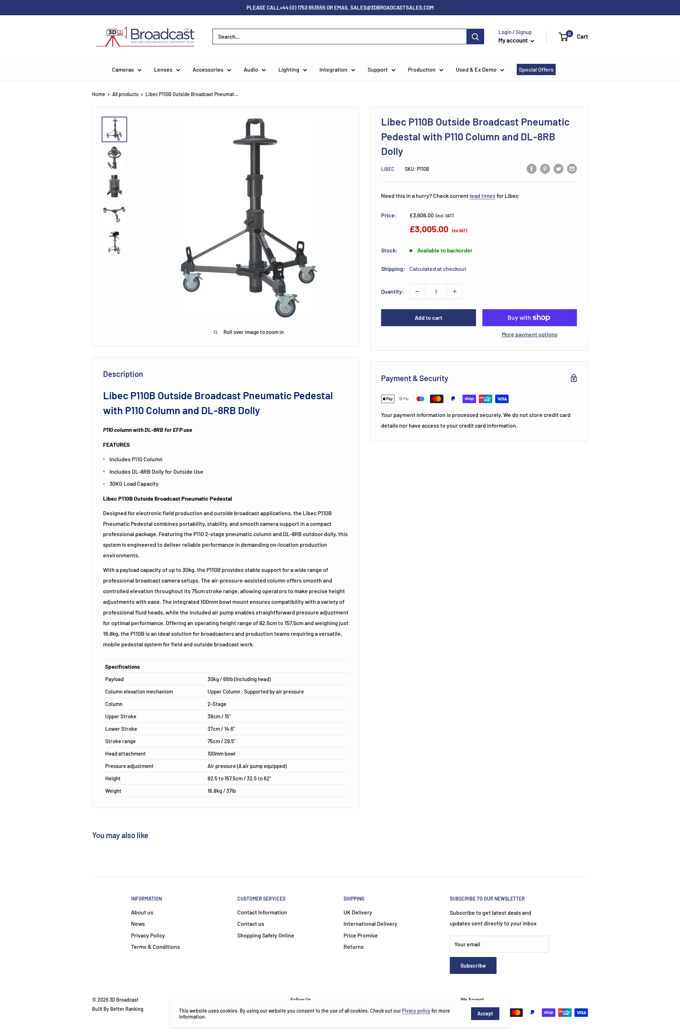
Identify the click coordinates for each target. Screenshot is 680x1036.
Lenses (163, 69)
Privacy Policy (148, 935)
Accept (485, 1013)
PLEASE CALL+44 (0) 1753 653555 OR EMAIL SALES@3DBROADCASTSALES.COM (340, 7)
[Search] (475, 36)
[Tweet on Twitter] (558, 168)
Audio (251, 69)
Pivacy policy (416, 1011)
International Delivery (370, 923)
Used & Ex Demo (476, 69)
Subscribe (473, 965)
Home (98, 94)
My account (513, 40)
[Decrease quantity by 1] (417, 291)
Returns (354, 946)
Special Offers (536, 69)
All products (125, 94)
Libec (388, 169)
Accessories (208, 69)
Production (422, 69)
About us (142, 912)
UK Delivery (358, 912)
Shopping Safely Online (265, 935)
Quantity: (392, 291)
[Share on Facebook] (532, 168)
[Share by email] (572, 168)
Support (378, 69)
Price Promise (361, 935)
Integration (333, 69)
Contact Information (262, 912)
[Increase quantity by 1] (454, 291)
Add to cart (428, 317)
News (138, 923)
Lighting (288, 69)
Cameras (123, 69)
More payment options (529, 334)
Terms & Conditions (155, 946)
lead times (482, 195)
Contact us (250, 923)
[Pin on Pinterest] (545, 168)
